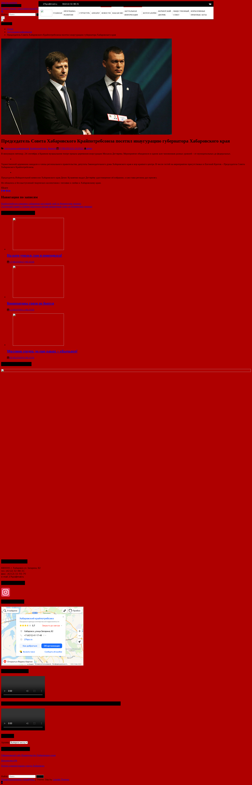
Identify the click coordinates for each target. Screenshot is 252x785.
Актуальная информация (16, 148)
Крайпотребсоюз (38, 148)
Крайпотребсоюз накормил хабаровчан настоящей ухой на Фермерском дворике (41, 203)
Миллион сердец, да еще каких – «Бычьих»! (42, 351)
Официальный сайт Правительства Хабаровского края (28, 755)
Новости (52, 148)
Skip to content (9, 2)
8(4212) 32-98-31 (70, 4)
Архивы (5, 742)
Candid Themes (61, 779)
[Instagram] (126, 592)
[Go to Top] (2, 782)
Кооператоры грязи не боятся (30, 303)
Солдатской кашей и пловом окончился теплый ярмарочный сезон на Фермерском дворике (46, 206)
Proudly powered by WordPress (18, 779)
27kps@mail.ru (50, 4)
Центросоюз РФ (9, 760)
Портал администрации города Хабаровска (22, 765)
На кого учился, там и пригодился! (18, 8)
